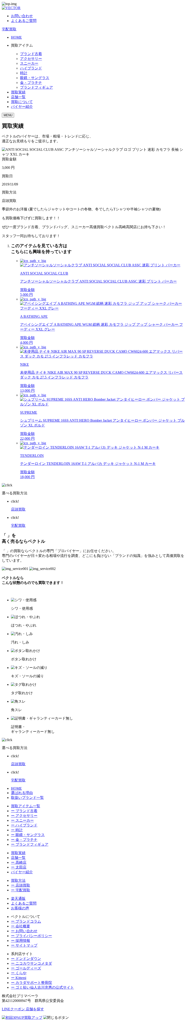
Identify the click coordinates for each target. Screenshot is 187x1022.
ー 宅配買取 (20, 890)
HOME (16, 37)
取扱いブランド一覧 (27, 798)
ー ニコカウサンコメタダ (31, 963)
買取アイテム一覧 (25, 806)
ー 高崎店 (18, 862)
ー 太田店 (18, 867)
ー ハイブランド (24, 825)
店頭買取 (18, 509)
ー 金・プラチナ (24, 840)
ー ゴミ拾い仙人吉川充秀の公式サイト (42, 987)
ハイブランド (31, 68)
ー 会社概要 (20, 926)
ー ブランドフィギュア (29, 844)
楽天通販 (18, 898)
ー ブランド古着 (24, 811)
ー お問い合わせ (24, 931)
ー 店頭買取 (20, 885)
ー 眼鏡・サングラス (28, 835)
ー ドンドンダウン (26, 959)
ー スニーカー (22, 820)
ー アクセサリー (24, 816)
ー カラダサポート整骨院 (31, 983)
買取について (22, 102)
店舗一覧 (18, 97)
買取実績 (18, 92)
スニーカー (29, 63)
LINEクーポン (14, 1009)
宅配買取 (9, 29)
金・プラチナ (31, 83)
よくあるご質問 (23, 21)
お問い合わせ (22, 16)
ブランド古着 (31, 54)
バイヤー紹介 (22, 107)
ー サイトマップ (24, 945)
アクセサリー (31, 59)
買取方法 (18, 880)
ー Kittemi (18, 978)
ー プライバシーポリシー (31, 936)
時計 (23, 73)
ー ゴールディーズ (26, 968)
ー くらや (18, 973)
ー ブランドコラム (26, 921)
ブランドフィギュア (36, 87)
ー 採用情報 (20, 941)
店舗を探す (35, 1009)
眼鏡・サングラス (34, 78)
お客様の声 (20, 908)
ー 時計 (17, 830)
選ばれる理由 (22, 793)
